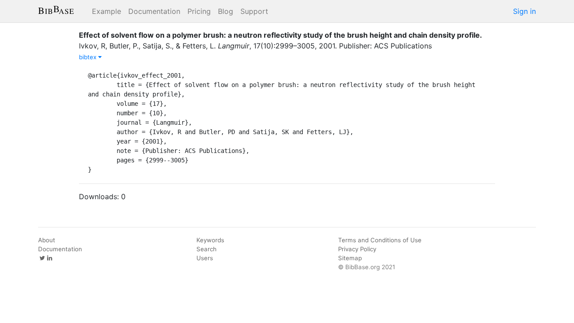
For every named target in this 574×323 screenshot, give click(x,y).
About (46, 240)
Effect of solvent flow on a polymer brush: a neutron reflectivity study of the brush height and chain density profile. (280, 35)
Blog (225, 11)
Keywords (210, 240)
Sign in (524, 11)
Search (206, 249)
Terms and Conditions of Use (380, 240)
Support (254, 11)
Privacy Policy (357, 249)
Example (106, 11)
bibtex (88, 57)
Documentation (154, 11)
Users (204, 258)
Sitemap (350, 258)
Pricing (199, 11)
